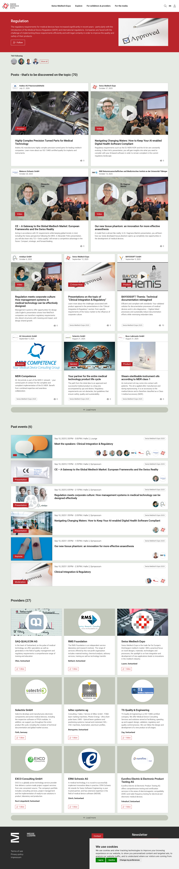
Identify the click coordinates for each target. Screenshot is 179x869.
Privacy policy (17, 854)
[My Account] (174, 6)
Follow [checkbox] (21, 669)
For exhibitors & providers (99, 6)
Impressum (16, 857)
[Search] (165, 6)
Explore (78, 6)
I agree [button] (100, 860)
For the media (121, 6)
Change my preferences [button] (130, 860)
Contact (97, 836)
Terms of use (17, 851)
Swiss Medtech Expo (61, 6)
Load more (91, 409)
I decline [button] (111, 860)
